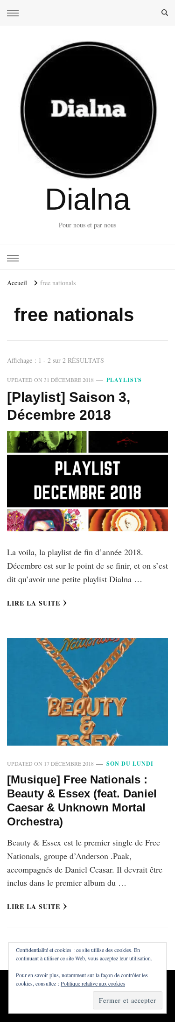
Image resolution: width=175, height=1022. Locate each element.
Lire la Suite (33, 603)
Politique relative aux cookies (93, 983)
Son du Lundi (130, 764)
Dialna (87, 199)
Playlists (124, 380)
